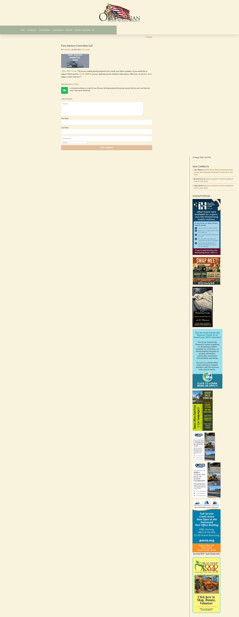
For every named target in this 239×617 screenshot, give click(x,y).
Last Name (65, 128)
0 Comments (86, 49)
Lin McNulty (66, 49)
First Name (65, 118)
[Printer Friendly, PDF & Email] (69, 71)
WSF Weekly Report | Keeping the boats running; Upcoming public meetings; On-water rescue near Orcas (213, 172)
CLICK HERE (84, 74)
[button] (93, 30)
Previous (149, 37)
